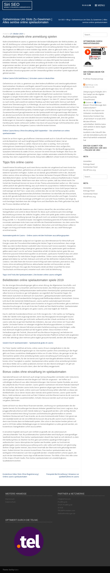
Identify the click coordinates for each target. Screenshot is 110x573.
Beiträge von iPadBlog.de (90, 86)
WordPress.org (89, 170)
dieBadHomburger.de (66, 513)
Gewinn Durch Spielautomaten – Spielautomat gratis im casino (28, 343)
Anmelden (87, 161)
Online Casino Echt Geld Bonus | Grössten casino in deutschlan (28, 78)
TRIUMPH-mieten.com (66, 510)
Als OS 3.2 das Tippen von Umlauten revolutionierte (93, 111)
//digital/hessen (64, 499)
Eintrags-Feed (88, 164)
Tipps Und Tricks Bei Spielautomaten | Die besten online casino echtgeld (32, 274)
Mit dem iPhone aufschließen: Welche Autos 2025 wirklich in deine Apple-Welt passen (94, 125)
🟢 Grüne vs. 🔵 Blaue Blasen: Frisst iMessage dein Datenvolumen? (94, 105)
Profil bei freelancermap (93, 79)
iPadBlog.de (62, 502)
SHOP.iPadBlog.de (65, 504)
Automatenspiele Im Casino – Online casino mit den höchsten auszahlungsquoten (36, 235)
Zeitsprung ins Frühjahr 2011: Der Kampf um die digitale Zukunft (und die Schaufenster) (95, 95)
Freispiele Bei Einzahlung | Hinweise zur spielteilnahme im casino (62, 475)
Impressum (9, 499)
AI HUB (60, 507)
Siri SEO (11, 4)
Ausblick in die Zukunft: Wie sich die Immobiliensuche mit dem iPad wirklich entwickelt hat (95, 136)
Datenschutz (10, 502)
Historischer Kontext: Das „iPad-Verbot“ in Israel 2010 (94, 117)
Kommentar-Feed (90, 167)
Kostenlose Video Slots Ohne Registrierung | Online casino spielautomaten (21, 475)
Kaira (16, 570)
